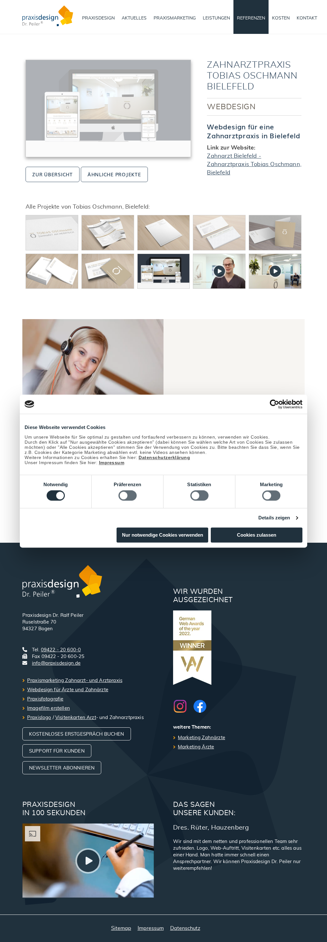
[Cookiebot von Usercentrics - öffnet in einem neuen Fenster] (274, 404)
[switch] (127, 496)
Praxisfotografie (45, 699)
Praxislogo (39, 717)
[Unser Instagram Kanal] (183, 706)
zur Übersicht (52, 174)
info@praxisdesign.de (56, 663)
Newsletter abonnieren (62, 768)
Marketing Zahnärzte (201, 737)
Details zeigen (274, 518)
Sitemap (121, 928)
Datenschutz (185, 928)
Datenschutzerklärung (164, 457)
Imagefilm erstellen (48, 708)
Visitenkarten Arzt (75, 717)
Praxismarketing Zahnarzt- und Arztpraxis (74, 680)
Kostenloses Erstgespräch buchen (76, 734)
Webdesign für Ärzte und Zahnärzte (67, 689)
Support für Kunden (57, 751)
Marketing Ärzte (196, 747)
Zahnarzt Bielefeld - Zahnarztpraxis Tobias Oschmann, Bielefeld (254, 164)
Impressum (112, 462)
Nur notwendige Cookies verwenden (162, 535)
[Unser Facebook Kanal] (200, 706)
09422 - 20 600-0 (61, 649)
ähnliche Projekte (114, 174)
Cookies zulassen (256, 535)
